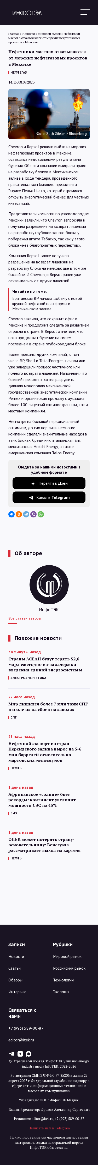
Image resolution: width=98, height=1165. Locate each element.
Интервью (17, 991)
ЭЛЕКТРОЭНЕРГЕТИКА (28, 678)
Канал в (53, 497)
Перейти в (53, 483)
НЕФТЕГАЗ (18, 72)
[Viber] (33, 514)
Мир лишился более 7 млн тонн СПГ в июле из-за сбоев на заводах (48, 706)
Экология (61, 991)
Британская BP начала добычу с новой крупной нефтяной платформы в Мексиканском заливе (47, 303)
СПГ (13, 717)
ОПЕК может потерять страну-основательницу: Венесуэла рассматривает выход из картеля (44, 845)
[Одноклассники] (19, 514)
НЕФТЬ (16, 768)
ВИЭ (13, 813)
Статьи (14, 968)
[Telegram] (26, 514)
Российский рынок (69, 968)
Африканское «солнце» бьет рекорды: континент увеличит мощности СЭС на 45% (42, 800)
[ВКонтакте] (11, 514)
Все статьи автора (24, 618)
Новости (16, 956)
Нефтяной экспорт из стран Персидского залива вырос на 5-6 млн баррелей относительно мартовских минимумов (44, 752)
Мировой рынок (67, 956)
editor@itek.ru (21, 1039)
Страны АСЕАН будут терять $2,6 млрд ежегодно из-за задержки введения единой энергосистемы (45, 664)
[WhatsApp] (41, 514)
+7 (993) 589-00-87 (26, 1028)
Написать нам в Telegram (49, 1128)
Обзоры (15, 979)
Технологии (63, 979)
